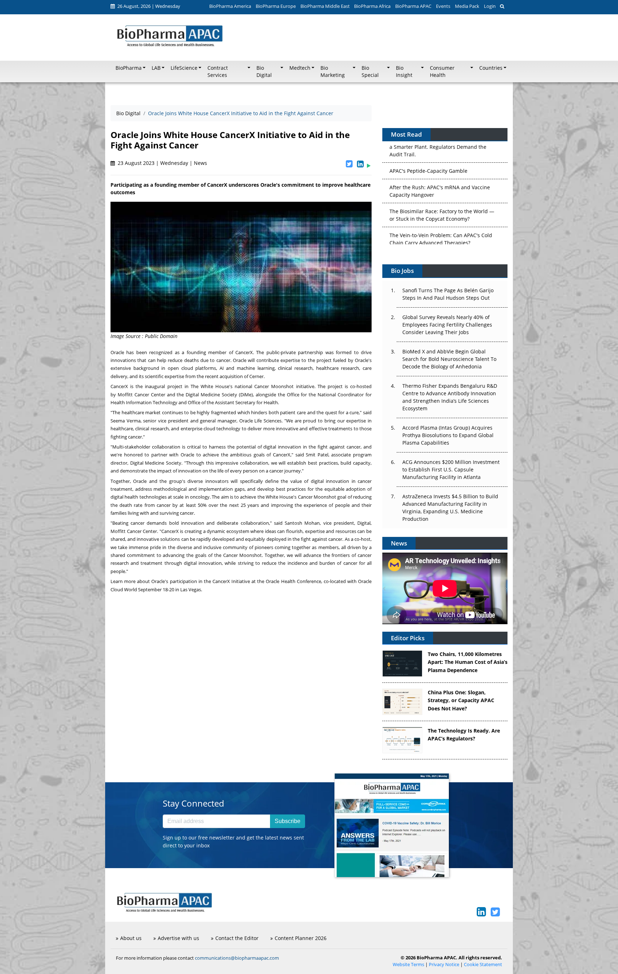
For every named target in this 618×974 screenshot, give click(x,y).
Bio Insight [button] (404, 71)
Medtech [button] (299, 68)
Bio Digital (128, 113)
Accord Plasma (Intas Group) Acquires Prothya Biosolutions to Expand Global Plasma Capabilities (448, 435)
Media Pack (467, 6)
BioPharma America (230, 6)
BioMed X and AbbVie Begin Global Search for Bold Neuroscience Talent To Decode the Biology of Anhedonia (449, 359)
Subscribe (287, 821)
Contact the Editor (237, 938)
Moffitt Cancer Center (141, 394)
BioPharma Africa (372, 6)
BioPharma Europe (276, 6)
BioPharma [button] (129, 68)
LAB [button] (156, 68)
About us (131, 938)
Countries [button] (490, 68)
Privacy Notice (444, 964)
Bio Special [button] (370, 71)
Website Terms (408, 964)
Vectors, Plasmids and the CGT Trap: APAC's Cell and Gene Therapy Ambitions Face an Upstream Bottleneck (441, 232)
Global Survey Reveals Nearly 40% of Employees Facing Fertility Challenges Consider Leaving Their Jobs (447, 325)
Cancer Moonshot (274, 386)
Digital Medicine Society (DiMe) (219, 394)
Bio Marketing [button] (332, 71)
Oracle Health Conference (293, 581)
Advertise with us (178, 938)
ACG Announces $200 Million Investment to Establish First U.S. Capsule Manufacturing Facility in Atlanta (451, 469)
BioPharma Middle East (325, 6)
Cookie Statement (483, 964)
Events (443, 6)
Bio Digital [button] (264, 71)
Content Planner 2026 (301, 938)
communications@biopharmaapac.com (237, 958)
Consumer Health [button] (442, 71)
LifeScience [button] (184, 68)
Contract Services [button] (217, 71)
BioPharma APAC (413, 6)
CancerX (244, 352)
